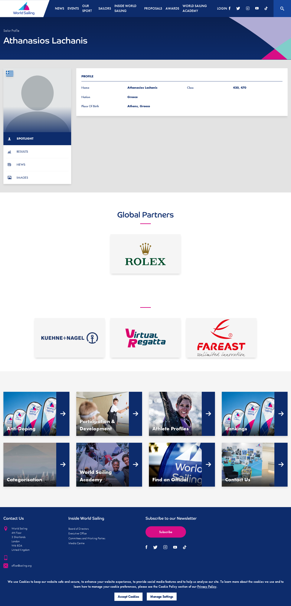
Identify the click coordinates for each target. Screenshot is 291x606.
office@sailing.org (22, 565)
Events (73, 8)
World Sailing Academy (195, 8)
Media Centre (76, 543)
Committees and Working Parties (86, 538)
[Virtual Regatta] (145, 338)
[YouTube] (257, 8)
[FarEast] (221, 338)
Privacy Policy (206, 586)
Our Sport (87, 8)
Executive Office (77, 533)
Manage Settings (161, 596)
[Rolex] (145, 254)
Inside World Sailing (125, 8)
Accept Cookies (128, 596)
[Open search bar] (282, 8)
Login (222, 8)
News (59, 8)
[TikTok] (266, 8)
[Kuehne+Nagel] (70, 338)
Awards (172, 8)
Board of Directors (78, 529)
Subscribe (165, 532)
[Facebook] (229, 8)
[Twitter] (238, 8)
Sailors (104, 8)
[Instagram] (247, 8)
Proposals (153, 8)
